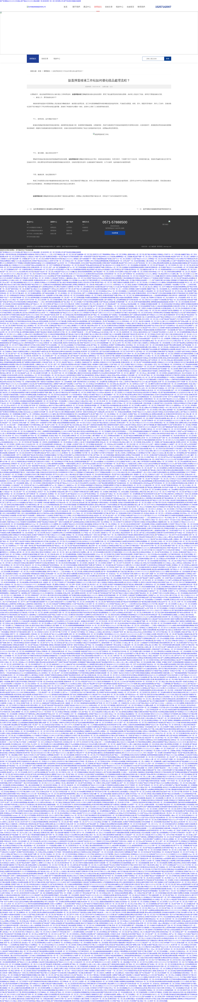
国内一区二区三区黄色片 (36, 632)
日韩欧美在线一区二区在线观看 (42, 328)
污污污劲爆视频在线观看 (78, 269)
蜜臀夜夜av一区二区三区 (97, 356)
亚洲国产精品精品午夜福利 (43, 332)
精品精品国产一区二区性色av (117, 304)
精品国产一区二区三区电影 (13, 474)
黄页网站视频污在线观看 (14, 433)
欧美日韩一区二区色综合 (107, 574)
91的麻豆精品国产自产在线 (103, 287)
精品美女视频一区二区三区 (101, 433)
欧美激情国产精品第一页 (46, 584)
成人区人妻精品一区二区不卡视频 (159, 287)
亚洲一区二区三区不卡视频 (13, 345)
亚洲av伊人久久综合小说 (107, 418)
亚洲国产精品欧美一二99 (80, 332)
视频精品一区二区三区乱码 (181, 310)
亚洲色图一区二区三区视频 (59, 420)
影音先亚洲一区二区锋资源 (30, 487)
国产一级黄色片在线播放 (158, 444)
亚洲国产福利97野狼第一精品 (121, 500)
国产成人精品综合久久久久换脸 (110, 265)
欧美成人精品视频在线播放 (88, 448)
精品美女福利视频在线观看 (161, 569)
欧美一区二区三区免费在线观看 (177, 384)
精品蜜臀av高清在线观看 (30, 582)
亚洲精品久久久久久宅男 (172, 317)
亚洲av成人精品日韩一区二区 (122, 384)
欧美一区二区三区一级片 (61, 552)
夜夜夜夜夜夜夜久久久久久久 (170, 269)
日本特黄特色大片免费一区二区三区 (53, 481)
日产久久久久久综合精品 (68, 476)
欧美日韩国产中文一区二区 (113, 496)
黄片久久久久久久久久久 (131, 634)
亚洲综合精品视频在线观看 (174, 470)
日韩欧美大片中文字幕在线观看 (110, 362)
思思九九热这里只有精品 (155, 412)
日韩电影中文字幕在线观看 (30, 403)
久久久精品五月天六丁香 (136, 520)
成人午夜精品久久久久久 (17, 265)
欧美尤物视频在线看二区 (150, 586)
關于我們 (76, 7)
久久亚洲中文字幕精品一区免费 (36, 291)
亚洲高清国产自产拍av (186, 643)
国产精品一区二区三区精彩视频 (104, 455)
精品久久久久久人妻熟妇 (70, 259)
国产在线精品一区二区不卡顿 (165, 388)
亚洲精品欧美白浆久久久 (42, 280)
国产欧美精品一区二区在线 (21, 627)
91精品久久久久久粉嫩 (57, 535)
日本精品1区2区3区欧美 (10, 310)
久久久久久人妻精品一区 (152, 274)
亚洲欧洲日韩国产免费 (110, 295)
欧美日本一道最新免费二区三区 (181, 295)
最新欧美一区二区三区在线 (75, 405)
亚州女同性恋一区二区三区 (52, 550)
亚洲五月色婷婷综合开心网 (14, 468)
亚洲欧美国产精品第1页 (129, 334)
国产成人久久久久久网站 (113, 369)
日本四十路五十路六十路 (164, 334)
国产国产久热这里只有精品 (21, 541)
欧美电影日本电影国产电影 (95, 267)
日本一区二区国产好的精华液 (120, 617)
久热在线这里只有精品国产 (35, 397)
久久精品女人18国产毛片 (34, 256)
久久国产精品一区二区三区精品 (83, 384)
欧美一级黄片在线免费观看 (147, 630)
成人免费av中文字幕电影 (150, 407)
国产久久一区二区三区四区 (121, 259)
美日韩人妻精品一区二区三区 (171, 476)
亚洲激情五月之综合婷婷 (100, 373)
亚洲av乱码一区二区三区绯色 (104, 567)
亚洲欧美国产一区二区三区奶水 (76, 526)
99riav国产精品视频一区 (8, 617)
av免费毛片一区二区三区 (148, 405)
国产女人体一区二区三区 (36, 259)
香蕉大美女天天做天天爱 (12, 284)
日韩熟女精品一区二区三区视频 (164, 422)
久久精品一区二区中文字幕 (54, 636)
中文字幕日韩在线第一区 (175, 554)
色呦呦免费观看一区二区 (19, 533)
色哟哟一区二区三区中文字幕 (11, 487)
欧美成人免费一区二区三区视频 (16, 550)
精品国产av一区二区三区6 (95, 308)
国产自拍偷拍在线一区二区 (123, 483)
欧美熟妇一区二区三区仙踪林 (65, 591)
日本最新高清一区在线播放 (53, 593)
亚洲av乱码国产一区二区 (112, 526)
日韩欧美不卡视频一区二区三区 (49, 457)
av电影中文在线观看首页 (78, 310)
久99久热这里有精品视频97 (99, 289)
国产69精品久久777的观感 (149, 278)
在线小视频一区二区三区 (165, 353)
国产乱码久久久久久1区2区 (122, 556)
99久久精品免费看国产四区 (12, 513)
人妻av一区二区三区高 (19, 427)
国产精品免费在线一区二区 (170, 498)
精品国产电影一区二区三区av (142, 256)
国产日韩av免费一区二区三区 (187, 321)
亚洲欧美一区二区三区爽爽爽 (71, 453)
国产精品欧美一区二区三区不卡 (58, 349)
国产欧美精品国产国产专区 (106, 593)
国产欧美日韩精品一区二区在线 (94, 494)
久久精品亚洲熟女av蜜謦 (31, 317)
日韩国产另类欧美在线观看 (157, 418)
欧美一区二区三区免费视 (103, 548)
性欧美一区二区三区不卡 (19, 466)
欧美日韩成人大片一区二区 (157, 271)
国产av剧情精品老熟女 (46, 287)
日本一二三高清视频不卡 (97, 528)
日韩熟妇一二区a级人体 (140, 297)
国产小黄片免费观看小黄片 (187, 407)
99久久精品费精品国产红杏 (38, 334)
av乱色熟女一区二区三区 (37, 561)
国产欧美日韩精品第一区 (52, 556)
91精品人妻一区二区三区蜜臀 (176, 517)
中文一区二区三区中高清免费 (176, 429)
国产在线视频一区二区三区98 (158, 431)
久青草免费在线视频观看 (52, 302)
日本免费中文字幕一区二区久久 (120, 386)
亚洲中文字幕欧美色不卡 (133, 381)
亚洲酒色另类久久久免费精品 (67, 470)
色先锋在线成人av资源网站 (102, 403)
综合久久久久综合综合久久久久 (27, 584)
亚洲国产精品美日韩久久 (84, 476)
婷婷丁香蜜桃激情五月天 (34, 451)
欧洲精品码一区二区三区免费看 (79, 498)
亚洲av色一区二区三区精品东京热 (110, 442)
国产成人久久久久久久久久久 (11, 517)
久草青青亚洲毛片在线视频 (161, 312)
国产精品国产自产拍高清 (89, 569)
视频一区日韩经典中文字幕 (133, 466)
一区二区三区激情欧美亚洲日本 (33, 556)
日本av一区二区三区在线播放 (117, 291)
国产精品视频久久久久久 (113, 321)
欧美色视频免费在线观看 (86, 517)
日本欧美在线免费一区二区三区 (62, 429)
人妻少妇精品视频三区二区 (40, 496)
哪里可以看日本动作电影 (187, 369)
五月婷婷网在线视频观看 (33, 295)
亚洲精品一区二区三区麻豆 (16, 291)
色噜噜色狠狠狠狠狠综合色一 (144, 295)
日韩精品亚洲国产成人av (57, 308)
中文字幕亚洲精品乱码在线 (22, 321)
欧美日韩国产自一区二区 (40, 369)
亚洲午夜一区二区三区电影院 (30, 530)
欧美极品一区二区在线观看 (21, 574)
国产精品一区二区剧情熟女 (99, 345)
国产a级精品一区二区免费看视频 (115, 300)
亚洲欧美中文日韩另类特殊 (148, 369)
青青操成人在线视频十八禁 (132, 371)
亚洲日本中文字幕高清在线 (84, 390)
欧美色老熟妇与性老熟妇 (172, 304)
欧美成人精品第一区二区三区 (153, 513)
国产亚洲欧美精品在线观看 (77, 595)
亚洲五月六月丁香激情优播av (49, 403)
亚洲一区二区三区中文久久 (141, 444)
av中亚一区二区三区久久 (70, 550)
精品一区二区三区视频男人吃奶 (105, 431)
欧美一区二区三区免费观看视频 (180, 332)
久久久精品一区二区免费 (119, 470)
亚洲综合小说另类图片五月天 (127, 561)
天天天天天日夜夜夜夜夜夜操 (185, 388)
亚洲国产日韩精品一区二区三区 (168, 278)
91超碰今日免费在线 (153, 308)
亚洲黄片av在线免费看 (175, 455)
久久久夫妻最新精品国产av (50, 263)
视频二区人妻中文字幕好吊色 (58, 392)
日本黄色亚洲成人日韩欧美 (118, 429)
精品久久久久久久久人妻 (53, 576)
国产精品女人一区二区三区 (105, 468)
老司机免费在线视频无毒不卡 (67, 306)
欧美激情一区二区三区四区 (185, 267)
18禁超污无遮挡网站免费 (126, 502)
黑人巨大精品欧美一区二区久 (66, 511)
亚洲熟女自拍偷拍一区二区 (57, 369)
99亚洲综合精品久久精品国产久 (17, 379)
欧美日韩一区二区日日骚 (189, 528)
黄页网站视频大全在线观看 (39, 297)
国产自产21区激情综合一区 (169, 325)
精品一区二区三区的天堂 (157, 448)
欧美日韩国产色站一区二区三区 (168, 582)
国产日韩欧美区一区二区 (95, 427)
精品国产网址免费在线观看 (173, 345)
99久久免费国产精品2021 (67, 524)
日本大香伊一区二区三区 (150, 319)
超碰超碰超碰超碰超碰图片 (177, 574)
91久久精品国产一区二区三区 (105, 340)
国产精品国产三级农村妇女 (79, 356)
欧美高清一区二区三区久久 (164, 440)
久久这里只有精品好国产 (56, 602)
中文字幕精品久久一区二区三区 (124, 599)
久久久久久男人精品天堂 (119, 472)
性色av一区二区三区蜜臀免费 (102, 366)
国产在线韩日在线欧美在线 (140, 500)
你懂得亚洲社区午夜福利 (150, 371)
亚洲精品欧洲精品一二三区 (35, 302)
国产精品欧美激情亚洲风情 (45, 390)
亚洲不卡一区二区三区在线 (139, 282)
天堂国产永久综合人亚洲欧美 (26, 371)
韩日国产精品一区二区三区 (103, 282)
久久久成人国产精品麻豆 (121, 287)
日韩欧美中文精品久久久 (47, 468)
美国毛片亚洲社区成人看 (71, 343)
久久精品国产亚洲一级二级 (119, 632)
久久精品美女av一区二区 (37, 567)
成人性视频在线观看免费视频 (164, 401)
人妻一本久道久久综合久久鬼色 (86, 422)
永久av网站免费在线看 (153, 617)
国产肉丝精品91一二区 (96, 276)
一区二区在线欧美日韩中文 (143, 567)
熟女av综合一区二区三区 (17, 537)
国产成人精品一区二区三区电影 (71, 302)
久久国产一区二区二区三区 (167, 336)
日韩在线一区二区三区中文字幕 (10, 293)
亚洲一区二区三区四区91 (97, 604)
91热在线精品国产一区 (146, 338)
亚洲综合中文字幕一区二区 (101, 524)
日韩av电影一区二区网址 (27, 422)
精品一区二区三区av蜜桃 (93, 561)
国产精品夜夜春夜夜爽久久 (168, 323)
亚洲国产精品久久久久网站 (63, 515)
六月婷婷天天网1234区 (69, 487)
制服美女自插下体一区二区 (151, 269)
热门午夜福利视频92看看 (91, 442)
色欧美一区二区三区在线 (123, 468)
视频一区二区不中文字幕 (62, 319)
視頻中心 (119, 7)
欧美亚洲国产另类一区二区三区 (173, 545)
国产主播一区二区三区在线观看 (169, 438)
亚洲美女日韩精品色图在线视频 (121, 548)
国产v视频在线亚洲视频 (32, 599)
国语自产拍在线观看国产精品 (103, 589)
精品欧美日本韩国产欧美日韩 (80, 612)
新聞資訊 (98, 7)
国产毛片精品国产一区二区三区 (76, 308)
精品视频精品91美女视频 (67, 610)
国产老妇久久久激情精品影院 (185, 330)
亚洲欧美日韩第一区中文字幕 (145, 293)
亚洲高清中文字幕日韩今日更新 (175, 375)
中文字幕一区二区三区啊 (89, 453)
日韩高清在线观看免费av (133, 438)
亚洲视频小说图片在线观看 (137, 289)
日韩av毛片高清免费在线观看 (25, 364)
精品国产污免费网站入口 (186, 276)
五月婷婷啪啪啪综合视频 (169, 615)
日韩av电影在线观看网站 (69, 576)
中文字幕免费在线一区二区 (16, 640)
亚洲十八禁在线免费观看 (33, 481)
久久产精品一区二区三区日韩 (82, 513)
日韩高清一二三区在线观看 (68, 403)
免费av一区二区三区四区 (165, 461)
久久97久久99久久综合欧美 (112, 537)
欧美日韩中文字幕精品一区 (151, 392)
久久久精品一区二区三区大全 (115, 528)
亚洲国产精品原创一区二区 (143, 593)
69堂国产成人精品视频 (49, 306)
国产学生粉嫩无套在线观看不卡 (37, 602)
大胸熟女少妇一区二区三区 (44, 364)
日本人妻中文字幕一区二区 (174, 595)
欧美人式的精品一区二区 (70, 567)
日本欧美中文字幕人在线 (127, 293)
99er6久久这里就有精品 (67, 375)
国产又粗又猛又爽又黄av (126, 571)
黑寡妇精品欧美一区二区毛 (117, 261)
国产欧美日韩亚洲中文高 (149, 494)
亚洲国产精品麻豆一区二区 (182, 397)
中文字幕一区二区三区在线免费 (38, 427)
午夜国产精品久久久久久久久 (164, 459)
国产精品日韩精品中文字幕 (159, 597)
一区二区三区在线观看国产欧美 (144, 306)
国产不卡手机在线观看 (187, 498)
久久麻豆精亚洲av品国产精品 (154, 317)
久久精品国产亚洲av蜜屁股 (59, 353)
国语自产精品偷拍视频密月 (32, 448)
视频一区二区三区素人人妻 (20, 349)
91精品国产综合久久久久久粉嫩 (64, 271)
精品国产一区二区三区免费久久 (72, 379)
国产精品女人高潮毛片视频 (97, 399)
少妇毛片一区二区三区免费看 (46, 492)
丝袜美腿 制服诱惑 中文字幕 (48, 479)
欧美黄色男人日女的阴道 (72, 351)
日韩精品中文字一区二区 (111, 623)
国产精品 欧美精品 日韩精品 (154, 254)
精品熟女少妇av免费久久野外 (180, 627)
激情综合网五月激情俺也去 (188, 410)
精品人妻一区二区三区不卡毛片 (24, 276)
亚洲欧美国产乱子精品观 (165, 351)
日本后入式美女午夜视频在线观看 (22, 630)
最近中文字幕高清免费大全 (91, 280)
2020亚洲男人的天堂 (33, 386)
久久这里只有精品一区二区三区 (153, 466)
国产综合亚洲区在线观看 (51, 347)
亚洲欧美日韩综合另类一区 (109, 481)
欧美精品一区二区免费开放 (98, 381)
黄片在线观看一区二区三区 (150, 321)
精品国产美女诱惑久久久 (161, 332)
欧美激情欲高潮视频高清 (106, 347)
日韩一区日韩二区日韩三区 (80, 584)
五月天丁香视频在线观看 (102, 472)
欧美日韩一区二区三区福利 (41, 356)
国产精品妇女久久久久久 (76, 494)
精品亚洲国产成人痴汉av (95, 269)
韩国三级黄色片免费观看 (121, 282)
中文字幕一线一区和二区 (64, 500)
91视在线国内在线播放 (83, 386)
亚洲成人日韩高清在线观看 (105, 479)
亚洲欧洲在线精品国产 (21, 623)
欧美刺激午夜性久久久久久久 (144, 610)
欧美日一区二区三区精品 (12, 558)
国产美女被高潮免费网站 (178, 287)
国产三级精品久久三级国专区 (32, 606)
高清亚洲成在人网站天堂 (138, 492)
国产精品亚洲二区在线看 (119, 420)
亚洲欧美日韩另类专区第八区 (175, 414)
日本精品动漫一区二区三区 (138, 580)
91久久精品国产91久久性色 (16, 481)
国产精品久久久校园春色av (26, 586)
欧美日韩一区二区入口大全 (11, 548)
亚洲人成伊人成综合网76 (71, 300)
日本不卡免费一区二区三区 (185, 381)
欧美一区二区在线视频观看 (121, 530)
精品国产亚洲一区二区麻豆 (78, 349)
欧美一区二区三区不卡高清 (179, 394)
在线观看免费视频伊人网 (163, 295)
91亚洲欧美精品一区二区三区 (170, 308)
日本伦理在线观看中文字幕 (95, 496)
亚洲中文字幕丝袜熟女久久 (58, 627)
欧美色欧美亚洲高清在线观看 (29, 440)
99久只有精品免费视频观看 (99, 261)
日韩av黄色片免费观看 (70, 574)
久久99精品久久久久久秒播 (105, 451)
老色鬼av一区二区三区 (135, 457)
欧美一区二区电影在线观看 (24, 280)
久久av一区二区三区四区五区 (104, 554)
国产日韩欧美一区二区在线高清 (133, 274)
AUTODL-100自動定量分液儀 (35, 234)
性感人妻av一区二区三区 (131, 625)
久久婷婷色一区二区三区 (20, 567)
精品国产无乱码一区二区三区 (43, 271)
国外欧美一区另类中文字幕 (94, 537)
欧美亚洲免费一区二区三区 (21, 297)
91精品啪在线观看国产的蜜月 (20, 392)
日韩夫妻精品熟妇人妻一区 (145, 459)
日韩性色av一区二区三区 (113, 267)
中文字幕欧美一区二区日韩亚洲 (170, 364)
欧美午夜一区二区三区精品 (146, 334)
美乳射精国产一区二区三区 (143, 366)
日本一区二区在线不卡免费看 (80, 261)
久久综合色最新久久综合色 (25, 384)
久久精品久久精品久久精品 (75, 401)
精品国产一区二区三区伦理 (127, 539)
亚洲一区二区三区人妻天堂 (17, 386)
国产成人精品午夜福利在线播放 (67, 282)
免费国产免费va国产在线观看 (63, 384)
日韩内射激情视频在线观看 (63, 513)
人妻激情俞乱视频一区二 (162, 530)
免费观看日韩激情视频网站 (51, 431)
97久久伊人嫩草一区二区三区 (26, 500)
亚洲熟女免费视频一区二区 (144, 541)
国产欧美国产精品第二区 (68, 457)
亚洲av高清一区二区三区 (181, 340)
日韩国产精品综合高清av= (40, 261)
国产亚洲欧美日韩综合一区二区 (132, 269)
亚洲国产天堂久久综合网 (161, 593)
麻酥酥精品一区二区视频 (124, 256)
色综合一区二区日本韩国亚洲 (39, 407)
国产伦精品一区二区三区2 (113, 494)
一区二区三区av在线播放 (65, 345)
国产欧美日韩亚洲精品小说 (119, 457)
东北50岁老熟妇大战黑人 (30, 360)
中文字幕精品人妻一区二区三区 (63, 254)
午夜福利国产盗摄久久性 (37, 578)
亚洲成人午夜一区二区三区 (85, 507)
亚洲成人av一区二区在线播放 (121, 558)
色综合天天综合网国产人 (187, 325)
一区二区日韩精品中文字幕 (59, 461)
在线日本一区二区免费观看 (63, 381)
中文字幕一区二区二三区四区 (118, 289)
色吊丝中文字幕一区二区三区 (16, 431)
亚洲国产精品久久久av (168, 267)
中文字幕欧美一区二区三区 (127, 509)
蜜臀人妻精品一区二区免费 (136, 429)
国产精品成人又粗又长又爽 (74, 334)
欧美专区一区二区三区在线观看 (21, 369)
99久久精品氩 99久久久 (95, 336)
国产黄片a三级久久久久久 (67, 366)
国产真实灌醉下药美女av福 (183, 459)
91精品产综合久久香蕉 (184, 561)
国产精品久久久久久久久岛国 (72, 606)
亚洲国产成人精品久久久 (33, 289)
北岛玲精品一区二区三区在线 (135, 345)
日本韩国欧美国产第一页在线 (101, 323)
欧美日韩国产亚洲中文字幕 (175, 474)
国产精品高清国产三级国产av (132, 606)
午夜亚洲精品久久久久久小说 (113, 634)
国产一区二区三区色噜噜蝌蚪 (180, 390)
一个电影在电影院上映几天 (73, 463)
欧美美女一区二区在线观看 (15, 483)
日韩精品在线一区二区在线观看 (160, 343)
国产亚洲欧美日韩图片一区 (51, 256)
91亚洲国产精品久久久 (95, 394)
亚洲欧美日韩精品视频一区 (177, 468)
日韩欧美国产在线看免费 (110, 263)
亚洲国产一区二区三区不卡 (115, 563)
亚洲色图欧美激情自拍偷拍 (32, 263)
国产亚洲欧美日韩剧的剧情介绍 (78, 528)
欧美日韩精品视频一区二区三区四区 (76, 563)
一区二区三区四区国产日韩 (124, 574)
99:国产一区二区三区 (96, 338)
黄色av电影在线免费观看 (124, 297)
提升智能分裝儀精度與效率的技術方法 (157, 209)
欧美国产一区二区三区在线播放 (48, 323)
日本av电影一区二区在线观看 (35, 640)
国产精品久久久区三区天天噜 (61, 304)
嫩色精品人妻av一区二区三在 (76, 278)
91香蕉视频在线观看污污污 (133, 328)
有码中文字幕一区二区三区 (82, 520)
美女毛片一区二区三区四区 (178, 451)
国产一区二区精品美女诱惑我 (63, 364)
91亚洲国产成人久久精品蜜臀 (111, 334)
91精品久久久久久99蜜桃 (113, 276)
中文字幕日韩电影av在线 (82, 345)
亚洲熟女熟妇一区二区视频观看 (170, 356)
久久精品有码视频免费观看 (163, 306)
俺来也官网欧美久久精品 (66, 599)
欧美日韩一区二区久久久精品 (187, 427)
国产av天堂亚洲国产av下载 (60, 269)
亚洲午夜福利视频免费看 (142, 302)
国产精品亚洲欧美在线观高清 (181, 610)
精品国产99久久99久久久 (127, 263)
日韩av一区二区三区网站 (119, 254)
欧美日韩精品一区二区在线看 (82, 500)
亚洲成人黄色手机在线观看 (161, 256)
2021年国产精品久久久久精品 (48, 360)
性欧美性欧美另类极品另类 (21, 267)
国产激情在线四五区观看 (112, 602)
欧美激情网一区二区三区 (147, 265)
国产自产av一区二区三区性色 (52, 643)
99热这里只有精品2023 (86, 567)
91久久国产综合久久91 (118, 487)
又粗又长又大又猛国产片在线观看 (155, 300)
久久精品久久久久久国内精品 (27, 323)
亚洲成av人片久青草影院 (48, 282)
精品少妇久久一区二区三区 (107, 636)
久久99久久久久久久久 (142, 571)
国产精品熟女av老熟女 (63, 619)
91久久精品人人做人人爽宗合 (163, 537)
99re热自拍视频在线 (184, 323)
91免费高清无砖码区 (127, 541)
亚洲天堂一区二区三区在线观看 (74, 295)
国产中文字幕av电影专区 (124, 358)
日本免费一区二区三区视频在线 (56, 561)
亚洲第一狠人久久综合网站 (122, 517)
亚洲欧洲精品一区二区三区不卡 (185, 401)
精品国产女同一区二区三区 (179, 256)
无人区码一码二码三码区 (123, 343)
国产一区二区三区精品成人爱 (60, 356)
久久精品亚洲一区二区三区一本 (153, 485)
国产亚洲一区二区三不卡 (102, 511)
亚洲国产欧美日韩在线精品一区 (48, 446)
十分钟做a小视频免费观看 (36, 379)
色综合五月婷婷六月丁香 (93, 638)
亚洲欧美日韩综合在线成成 (19, 578)
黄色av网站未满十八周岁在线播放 (106, 504)
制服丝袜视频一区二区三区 (129, 336)
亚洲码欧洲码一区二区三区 (42, 269)
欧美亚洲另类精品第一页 (105, 474)
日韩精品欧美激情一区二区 (116, 435)
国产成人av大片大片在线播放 (16, 502)
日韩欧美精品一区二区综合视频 (118, 492)
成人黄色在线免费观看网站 (84, 271)
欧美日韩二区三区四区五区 (90, 351)
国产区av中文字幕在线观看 (172, 457)
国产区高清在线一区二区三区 (161, 483)
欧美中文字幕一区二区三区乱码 (124, 610)
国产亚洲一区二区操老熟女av (38, 405)
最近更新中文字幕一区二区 (112, 338)
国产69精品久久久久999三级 (156, 315)
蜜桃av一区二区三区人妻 (54, 340)
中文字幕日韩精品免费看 (90, 302)
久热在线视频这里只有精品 (131, 278)
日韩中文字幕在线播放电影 (146, 440)
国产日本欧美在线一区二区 (135, 300)
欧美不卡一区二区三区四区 (19, 405)
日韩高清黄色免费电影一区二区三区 (178, 271)
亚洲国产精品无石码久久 (61, 586)
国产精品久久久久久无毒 (85, 589)
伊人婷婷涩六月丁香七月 (65, 289)
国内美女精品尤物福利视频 (165, 526)
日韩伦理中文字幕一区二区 (165, 634)
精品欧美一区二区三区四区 (113, 392)
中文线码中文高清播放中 (176, 608)
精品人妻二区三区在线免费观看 (128, 388)
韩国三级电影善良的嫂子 (111, 425)
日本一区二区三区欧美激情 (154, 345)
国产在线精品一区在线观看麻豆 (119, 315)
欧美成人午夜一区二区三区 (112, 332)
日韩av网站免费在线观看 (161, 263)
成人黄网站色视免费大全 (157, 414)
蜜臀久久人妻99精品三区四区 (180, 576)
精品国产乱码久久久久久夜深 (30, 315)
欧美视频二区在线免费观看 (114, 328)
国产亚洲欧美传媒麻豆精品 (44, 384)
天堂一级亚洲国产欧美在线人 (37, 466)
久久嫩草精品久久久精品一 (102, 558)
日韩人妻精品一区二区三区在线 (158, 347)
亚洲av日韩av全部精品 (119, 375)
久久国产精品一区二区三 (116, 364)
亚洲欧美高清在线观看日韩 (22, 338)
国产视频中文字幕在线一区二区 (87, 474)
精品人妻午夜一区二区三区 (11, 373)
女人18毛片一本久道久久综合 (171, 520)
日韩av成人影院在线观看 (40, 321)
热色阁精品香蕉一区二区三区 (46, 500)
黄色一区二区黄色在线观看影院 (94, 353)
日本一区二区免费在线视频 (140, 558)
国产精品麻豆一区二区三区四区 (166, 265)
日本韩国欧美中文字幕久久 (66, 472)
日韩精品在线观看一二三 (143, 280)
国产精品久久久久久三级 (68, 312)
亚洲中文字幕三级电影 (113, 356)
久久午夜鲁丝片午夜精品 (34, 347)
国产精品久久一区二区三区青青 (41, 304)
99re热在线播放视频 (6, 338)
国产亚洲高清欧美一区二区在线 (180, 425)
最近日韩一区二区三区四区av (98, 545)
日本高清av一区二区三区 (188, 513)
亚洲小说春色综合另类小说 (64, 608)
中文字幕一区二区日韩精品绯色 (84, 287)
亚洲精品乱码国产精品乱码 (138, 511)
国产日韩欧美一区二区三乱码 (153, 420)
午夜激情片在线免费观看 (28, 522)
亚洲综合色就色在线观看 (82, 438)
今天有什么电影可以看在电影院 (181, 366)
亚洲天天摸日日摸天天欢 (113, 630)
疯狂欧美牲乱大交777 (146, 332)
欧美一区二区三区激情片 (172, 522)
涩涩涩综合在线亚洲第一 (62, 394)
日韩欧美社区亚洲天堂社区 (48, 472)
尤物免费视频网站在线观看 (29, 511)
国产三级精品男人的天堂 (102, 412)
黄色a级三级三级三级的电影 (88, 502)
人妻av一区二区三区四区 (116, 438)
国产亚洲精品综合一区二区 (67, 433)
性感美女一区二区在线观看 (177, 297)
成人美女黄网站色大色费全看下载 (169, 586)
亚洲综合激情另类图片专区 (92, 397)
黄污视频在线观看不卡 (162, 425)
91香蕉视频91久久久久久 (141, 548)
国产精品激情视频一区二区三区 (55, 397)
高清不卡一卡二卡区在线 (172, 254)
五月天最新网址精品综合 (30, 366)
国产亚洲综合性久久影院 (71, 448)
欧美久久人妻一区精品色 (123, 347)
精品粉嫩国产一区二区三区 (112, 394)
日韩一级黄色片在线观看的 (45, 381)
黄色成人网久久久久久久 (79, 489)
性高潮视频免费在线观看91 (114, 353)
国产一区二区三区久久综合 (140, 451)
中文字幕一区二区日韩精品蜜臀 (74, 638)
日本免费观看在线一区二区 (103, 384)
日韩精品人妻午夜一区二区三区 (20, 552)
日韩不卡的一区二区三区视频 (63, 373)
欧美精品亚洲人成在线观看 (29, 591)
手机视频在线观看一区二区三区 (77, 623)
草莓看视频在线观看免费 (139, 347)
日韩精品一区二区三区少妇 (157, 259)
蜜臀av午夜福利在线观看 (146, 330)
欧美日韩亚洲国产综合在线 (33, 377)
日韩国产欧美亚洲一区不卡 (48, 474)
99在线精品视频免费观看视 (134, 325)
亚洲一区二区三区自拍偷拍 (166, 381)
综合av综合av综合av (136, 632)
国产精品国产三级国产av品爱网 (150, 578)
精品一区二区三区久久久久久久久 (162, 340)
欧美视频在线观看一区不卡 (12, 455)
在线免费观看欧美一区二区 (177, 597)
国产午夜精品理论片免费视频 (126, 636)
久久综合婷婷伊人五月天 (112, 461)
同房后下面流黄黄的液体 (145, 394)
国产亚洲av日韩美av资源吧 (184, 463)
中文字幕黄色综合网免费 (101, 317)
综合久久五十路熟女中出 (51, 517)
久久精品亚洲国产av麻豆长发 (38, 351)
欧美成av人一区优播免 (109, 561)
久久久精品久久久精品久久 (131, 496)
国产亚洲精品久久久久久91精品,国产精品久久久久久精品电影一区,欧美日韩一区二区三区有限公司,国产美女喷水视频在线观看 (40, 1)
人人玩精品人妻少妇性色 (157, 433)
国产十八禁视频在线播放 (90, 293)
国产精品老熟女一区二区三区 (70, 265)
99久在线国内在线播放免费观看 (27, 438)
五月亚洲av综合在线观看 (158, 554)
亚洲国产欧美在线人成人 (19, 325)
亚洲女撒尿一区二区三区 (95, 310)
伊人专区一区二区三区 (184, 265)
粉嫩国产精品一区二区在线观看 (157, 289)
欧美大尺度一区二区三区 (106, 576)
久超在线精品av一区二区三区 (33, 375)
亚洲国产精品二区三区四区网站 (138, 414)
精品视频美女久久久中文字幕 (16, 569)
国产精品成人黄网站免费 (153, 487)
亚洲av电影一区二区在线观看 (76, 369)
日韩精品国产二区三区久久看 (40, 595)
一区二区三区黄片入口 (186, 274)
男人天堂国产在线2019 (84, 433)
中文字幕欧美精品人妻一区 (37, 425)
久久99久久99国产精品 (68, 431)
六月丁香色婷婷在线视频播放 (58, 338)
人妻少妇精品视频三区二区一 (89, 459)
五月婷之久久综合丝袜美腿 (178, 479)
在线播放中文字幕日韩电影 (150, 643)
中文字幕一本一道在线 (68, 632)
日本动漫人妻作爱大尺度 (90, 636)
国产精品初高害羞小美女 (89, 597)
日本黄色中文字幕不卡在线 (91, 481)
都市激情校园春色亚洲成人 (100, 386)
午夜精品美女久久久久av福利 (166, 625)
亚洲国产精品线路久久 (118, 323)
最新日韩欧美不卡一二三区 (35, 537)
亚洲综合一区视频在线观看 (81, 328)
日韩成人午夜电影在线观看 (49, 433)
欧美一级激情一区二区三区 (138, 474)
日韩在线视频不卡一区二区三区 (79, 420)
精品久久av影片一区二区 (29, 416)
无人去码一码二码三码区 (147, 388)
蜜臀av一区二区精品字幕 (128, 427)
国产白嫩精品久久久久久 (92, 509)
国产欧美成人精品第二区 (87, 340)
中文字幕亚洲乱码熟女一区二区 (32, 330)
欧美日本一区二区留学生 (17, 507)
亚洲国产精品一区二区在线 (147, 526)
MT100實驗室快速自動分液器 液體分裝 (35, 231)
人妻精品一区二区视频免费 (182, 539)
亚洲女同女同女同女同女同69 (93, 379)
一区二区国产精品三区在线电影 (171, 578)
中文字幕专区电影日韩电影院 (84, 617)
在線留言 (130, 7)
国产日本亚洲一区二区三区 (68, 377)
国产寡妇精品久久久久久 (166, 463)
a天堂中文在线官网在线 (162, 394)
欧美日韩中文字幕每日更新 (11, 315)
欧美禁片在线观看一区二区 (33, 643)
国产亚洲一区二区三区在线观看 (148, 561)
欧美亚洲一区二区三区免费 (130, 405)
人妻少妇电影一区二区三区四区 (157, 373)
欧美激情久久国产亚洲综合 (112, 269)
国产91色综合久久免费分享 (122, 565)
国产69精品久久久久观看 (8, 498)
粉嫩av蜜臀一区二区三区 (125, 377)
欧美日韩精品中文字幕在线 (18, 612)
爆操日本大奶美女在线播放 (168, 276)
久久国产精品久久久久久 (139, 259)
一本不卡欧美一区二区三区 (11, 459)
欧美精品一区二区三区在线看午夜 (15, 494)
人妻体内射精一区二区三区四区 (111, 643)
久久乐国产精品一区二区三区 (47, 410)
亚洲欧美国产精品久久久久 (187, 552)
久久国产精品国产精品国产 (167, 319)
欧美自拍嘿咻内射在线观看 (129, 356)
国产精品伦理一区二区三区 (171, 291)
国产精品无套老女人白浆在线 (106, 422)
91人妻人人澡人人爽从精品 (67, 474)
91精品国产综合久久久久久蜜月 (63, 617)
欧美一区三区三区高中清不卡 (126, 351)
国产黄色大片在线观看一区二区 (10, 530)
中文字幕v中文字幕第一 (184, 319)
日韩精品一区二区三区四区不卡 (113, 522)
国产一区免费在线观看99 (16, 476)
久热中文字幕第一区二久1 (130, 310)
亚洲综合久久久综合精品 (50, 610)
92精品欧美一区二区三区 (79, 319)
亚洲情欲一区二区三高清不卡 (57, 494)
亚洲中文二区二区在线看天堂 (44, 543)
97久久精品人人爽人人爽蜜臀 (121, 446)
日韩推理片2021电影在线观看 (183, 353)
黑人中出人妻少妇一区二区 (98, 304)
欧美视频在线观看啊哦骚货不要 (12, 472)
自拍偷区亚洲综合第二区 (176, 373)
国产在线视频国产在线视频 (59, 280)
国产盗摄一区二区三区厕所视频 (90, 440)
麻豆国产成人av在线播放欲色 (114, 466)
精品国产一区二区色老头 (10, 422)
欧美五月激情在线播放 (83, 360)
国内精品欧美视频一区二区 (93, 405)
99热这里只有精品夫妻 (21, 563)
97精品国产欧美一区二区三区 (51, 362)
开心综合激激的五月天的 (96, 349)
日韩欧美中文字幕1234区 (31, 345)
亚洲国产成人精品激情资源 (85, 375)
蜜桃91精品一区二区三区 (136, 254)
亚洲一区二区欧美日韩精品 (15, 643)
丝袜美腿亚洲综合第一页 (187, 584)
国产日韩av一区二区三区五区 (52, 606)
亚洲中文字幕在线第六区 (180, 293)
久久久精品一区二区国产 (16, 300)
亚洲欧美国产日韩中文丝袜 (8, 489)
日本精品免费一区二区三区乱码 (122, 507)
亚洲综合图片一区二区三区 (59, 274)
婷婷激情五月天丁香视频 (14, 263)
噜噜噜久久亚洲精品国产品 (11, 591)
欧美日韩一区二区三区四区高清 (49, 440)
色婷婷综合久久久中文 (48, 520)
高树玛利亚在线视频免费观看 (181, 379)
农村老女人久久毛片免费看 (90, 541)
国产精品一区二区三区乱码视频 (146, 351)
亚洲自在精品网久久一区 (33, 520)
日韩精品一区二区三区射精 (103, 556)
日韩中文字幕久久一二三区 (44, 254)
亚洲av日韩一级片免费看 (101, 476)
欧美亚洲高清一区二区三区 (113, 274)
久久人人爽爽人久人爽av (20, 334)
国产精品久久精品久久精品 (124, 593)
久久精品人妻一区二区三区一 (131, 643)
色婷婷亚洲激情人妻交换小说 (134, 317)
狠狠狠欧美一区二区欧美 (86, 284)
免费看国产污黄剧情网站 (53, 379)
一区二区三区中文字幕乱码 (173, 511)
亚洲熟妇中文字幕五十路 (123, 312)
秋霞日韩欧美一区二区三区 (152, 399)
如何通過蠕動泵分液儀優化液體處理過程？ (49, 209)
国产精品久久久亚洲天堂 (85, 366)
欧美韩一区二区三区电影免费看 (52, 300)
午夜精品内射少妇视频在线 (15, 377)
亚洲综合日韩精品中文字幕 (182, 403)
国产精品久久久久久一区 (133, 543)
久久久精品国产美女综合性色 (132, 392)
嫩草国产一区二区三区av (29, 358)
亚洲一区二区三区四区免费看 (101, 500)
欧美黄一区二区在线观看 (70, 530)
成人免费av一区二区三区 (51, 507)
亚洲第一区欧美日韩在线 (8, 254)
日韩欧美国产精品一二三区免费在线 (170, 371)
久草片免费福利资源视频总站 (86, 468)
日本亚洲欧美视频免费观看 (41, 528)
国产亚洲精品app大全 (96, 332)
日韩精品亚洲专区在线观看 (91, 571)
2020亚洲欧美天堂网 (155, 358)
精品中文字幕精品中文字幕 (161, 507)
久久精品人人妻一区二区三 (90, 640)
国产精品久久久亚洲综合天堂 (62, 328)
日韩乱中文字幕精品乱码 (187, 259)
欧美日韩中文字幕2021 (29, 446)
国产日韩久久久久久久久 (151, 435)
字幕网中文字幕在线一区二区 (158, 297)
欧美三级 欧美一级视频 (78, 621)
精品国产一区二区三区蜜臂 (118, 476)
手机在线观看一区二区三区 (140, 455)
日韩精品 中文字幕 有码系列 (92, 606)
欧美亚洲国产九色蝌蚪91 (102, 487)
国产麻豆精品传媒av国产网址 (103, 517)
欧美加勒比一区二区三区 (51, 375)
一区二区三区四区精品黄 (133, 498)
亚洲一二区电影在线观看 (20, 425)
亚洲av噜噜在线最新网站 (69, 556)
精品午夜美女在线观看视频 (85, 431)
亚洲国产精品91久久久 (24, 528)
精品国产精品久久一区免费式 (71, 362)
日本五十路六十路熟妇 (99, 582)
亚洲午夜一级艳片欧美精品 (84, 412)
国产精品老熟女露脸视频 (126, 504)
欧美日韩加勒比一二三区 (124, 431)
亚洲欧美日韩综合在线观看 (115, 325)
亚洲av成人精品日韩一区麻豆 (140, 386)
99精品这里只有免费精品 (103, 530)
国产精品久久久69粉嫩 (139, 446)
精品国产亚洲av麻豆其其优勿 (89, 265)
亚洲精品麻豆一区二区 (140, 418)
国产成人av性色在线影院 (148, 533)
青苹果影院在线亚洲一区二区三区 (68, 410)
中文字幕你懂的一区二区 (110, 463)
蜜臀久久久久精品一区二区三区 (149, 356)
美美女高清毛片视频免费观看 (96, 580)
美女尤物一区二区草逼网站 (150, 323)
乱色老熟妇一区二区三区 (71, 459)
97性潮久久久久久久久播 (50, 470)
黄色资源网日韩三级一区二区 (168, 643)
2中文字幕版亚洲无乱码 (80, 515)
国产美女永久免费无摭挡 (82, 289)
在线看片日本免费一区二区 (44, 373)
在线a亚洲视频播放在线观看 (66, 422)
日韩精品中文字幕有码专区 (161, 576)
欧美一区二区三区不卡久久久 (37, 463)
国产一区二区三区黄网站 (95, 586)
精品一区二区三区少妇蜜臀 (50, 476)
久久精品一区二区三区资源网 (130, 349)
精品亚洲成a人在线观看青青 (104, 610)
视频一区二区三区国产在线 (158, 574)
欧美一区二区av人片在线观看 (17, 435)
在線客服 (115, 233)
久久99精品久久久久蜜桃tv (157, 282)
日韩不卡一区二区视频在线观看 (19, 634)
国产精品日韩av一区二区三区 (23, 638)
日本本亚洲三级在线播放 (84, 524)
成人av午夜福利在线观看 (12, 358)
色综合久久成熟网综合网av (66, 386)
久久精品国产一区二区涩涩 (20, 485)
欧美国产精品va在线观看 (34, 265)
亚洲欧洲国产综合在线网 (149, 349)
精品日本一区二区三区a (32, 565)
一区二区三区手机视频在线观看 (136, 528)
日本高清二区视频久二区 (75, 407)
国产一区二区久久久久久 (10, 271)
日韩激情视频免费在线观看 (12, 362)
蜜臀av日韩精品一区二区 (63, 584)
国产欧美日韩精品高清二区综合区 (118, 580)
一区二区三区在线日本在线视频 (123, 306)
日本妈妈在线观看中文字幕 (142, 416)
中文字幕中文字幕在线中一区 (107, 453)
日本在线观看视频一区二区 (105, 343)
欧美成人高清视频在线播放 (47, 455)
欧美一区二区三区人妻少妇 (65, 558)
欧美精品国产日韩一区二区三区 (118, 373)
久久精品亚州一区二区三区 (37, 623)
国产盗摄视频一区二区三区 (83, 254)
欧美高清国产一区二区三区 (138, 287)
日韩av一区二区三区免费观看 (147, 336)
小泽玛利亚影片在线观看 (148, 461)
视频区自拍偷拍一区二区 (88, 451)
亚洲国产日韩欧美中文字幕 (40, 535)
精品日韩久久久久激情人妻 (169, 274)
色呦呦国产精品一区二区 (19, 388)
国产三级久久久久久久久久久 (104, 312)
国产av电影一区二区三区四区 (138, 271)
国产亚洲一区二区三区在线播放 (157, 608)
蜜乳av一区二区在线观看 (78, 371)
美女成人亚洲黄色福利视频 (77, 461)
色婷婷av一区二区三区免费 (113, 371)
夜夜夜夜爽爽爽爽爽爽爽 (76, 625)
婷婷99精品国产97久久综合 (33, 343)
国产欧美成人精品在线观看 (124, 340)
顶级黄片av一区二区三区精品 (75, 485)
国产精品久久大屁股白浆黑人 (128, 463)
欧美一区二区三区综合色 (70, 502)
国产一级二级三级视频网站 (57, 267)
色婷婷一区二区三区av (12, 416)
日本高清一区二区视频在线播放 (14, 597)
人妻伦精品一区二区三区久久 (146, 509)
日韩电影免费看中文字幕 (111, 485)
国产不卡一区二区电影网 (162, 338)
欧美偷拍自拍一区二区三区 (25, 617)
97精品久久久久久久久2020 (144, 422)
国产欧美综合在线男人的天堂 (92, 463)
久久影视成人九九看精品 (145, 627)
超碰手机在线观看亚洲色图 (188, 487)
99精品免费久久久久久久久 (104, 284)
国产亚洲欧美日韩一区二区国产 (38, 308)
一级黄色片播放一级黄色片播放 (24, 543)
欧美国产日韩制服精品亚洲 (116, 584)
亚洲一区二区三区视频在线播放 (110, 541)
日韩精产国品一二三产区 (128, 410)
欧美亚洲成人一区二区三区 (167, 561)
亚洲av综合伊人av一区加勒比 (108, 293)
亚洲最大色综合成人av (68, 388)
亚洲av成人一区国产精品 (72, 640)
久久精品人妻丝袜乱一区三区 (35, 340)
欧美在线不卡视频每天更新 (82, 364)
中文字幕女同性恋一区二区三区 (186, 336)
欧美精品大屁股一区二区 (112, 349)
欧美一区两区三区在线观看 (80, 304)
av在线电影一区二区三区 (65, 520)
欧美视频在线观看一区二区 (154, 304)
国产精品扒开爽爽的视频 (134, 435)
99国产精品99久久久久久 (88, 343)
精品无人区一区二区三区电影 (131, 319)
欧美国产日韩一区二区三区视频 (83, 444)
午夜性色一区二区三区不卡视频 (156, 429)
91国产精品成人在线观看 (107, 302)
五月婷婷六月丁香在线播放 (66, 582)
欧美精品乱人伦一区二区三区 (92, 539)
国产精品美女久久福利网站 (26, 615)
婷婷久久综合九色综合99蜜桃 (147, 463)
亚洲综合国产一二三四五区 (27, 310)
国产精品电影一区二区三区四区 (75, 427)
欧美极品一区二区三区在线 (73, 571)
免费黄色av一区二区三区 (182, 405)
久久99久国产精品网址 (178, 343)
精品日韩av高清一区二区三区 (96, 325)
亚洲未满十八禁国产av (176, 431)
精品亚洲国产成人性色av (152, 325)
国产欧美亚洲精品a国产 (85, 403)
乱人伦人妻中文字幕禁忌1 (99, 438)
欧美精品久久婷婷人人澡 (74, 442)
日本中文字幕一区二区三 (33, 300)
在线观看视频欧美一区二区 (56, 442)
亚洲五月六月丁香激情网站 (101, 254)
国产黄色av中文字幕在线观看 (16, 302)
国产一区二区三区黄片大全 (104, 416)
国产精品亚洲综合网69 (56, 351)
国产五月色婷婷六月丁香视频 (102, 306)
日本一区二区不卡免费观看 (51, 265)
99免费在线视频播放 (155, 284)
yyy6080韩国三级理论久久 (95, 630)
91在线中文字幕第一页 (42, 274)
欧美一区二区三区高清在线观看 (160, 390)
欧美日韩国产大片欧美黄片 (174, 448)
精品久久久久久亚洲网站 (8, 438)
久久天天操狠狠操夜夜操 (51, 504)
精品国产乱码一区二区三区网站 (10, 554)
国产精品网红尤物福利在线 (183, 634)
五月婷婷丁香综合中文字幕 (177, 524)
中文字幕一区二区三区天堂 (9, 619)
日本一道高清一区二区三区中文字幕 (59, 336)
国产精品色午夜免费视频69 (129, 602)
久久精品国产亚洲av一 (163, 379)
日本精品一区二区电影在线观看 (25, 381)
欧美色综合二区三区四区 (23, 328)
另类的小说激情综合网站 (20, 351)
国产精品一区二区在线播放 (99, 315)
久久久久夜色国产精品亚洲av (138, 360)
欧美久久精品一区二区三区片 (39, 509)
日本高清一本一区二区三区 (93, 625)
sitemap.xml (167, 246)
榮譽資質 (69, 233)
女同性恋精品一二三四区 (148, 625)
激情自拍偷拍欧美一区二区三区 (85, 599)
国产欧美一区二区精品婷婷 (117, 513)
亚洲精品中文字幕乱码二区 (22, 278)
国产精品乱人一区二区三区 (60, 545)
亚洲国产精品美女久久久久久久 (27, 410)
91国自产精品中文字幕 (85, 306)
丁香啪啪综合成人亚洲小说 (22, 625)
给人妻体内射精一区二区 (167, 435)
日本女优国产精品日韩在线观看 (91, 263)
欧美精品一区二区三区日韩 (36, 533)
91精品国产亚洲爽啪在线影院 (138, 595)
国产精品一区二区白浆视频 (112, 578)
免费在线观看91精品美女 (158, 548)
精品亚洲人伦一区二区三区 (77, 496)
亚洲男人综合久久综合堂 (24, 444)
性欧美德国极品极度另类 (82, 315)
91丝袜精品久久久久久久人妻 (87, 347)
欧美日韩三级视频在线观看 (142, 569)
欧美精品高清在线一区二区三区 (88, 574)
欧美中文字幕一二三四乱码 (85, 457)
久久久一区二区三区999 (21, 442)
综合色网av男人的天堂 (26, 271)
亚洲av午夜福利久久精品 (103, 375)
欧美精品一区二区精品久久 (92, 627)
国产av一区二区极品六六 (57, 485)
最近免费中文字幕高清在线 (29, 457)
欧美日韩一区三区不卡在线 (88, 593)
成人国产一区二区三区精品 (116, 515)
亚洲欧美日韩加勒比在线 (161, 481)
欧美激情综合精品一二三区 (141, 517)
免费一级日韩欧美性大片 (81, 381)
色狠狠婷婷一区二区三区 (43, 401)
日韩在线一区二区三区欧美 (23, 356)
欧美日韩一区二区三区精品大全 (172, 617)
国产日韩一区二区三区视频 (64, 543)
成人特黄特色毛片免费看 (77, 552)
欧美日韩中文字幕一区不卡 (164, 397)
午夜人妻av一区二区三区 (155, 511)
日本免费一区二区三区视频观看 (78, 338)
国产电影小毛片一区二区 (101, 414)
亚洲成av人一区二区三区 (177, 416)
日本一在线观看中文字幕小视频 (52, 295)
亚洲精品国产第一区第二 (116, 381)
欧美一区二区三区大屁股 (143, 502)
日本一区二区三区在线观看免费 (42, 444)
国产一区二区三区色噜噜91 (158, 468)
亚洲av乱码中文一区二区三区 (123, 597)
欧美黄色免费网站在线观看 (85, 446)
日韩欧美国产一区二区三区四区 (147, 410)
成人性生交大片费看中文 (44, 371)
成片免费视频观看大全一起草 (58, 580)
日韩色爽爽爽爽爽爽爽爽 (127, 640)
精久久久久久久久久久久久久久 (93, 578)
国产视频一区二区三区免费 (15, 470)
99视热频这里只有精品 (17, 295)
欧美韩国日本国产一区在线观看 (165, 330)
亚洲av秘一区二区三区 (120, 589)
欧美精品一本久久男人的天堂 (168, 407)
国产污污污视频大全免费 (148, 634)
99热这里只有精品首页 (146, 537)
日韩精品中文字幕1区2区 (29, 608)
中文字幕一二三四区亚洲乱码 (138, 433)
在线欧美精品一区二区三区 (42, 604)
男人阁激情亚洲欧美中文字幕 (107, 377)
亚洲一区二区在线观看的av (72, 636)
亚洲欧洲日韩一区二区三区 (39, 267)
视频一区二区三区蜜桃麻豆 (47, 558)
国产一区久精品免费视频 (15, 282)
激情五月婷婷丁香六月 (117, 317)
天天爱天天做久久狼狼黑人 (140, 343)
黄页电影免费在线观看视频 (46, 608)
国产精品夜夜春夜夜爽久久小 (170, 392)
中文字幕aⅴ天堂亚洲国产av (65, 455)
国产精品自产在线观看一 (94, 330)
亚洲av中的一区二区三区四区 (9, 401)
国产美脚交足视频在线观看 (67, 446)
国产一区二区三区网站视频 (75, 297)
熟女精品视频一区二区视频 (136, 304)
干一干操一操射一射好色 (25, 545)
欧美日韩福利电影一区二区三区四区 (115, 595)
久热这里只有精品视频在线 (178, 500)
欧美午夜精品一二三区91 (43, 429)
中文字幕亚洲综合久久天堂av (53, 537)
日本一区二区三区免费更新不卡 (94, 466)
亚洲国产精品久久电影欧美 (102, 390)
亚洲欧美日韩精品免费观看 (112, 278)
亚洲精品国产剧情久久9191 (97, 489)
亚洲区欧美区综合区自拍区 (95, 274)
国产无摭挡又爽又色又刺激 (161, 280)
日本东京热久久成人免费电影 (52, 330)
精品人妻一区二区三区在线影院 (177, 418)
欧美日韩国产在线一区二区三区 (100, 420)
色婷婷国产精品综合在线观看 (133, 399)
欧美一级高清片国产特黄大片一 (84, 429)
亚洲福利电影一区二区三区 (124, 302)
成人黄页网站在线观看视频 (176, 472)
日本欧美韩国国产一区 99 (74, 509)
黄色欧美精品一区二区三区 (112, 407)
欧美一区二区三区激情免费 (50, 418)
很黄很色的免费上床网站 (69, 284)
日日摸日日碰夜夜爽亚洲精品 (20, 304)
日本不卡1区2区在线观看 (180, 535)
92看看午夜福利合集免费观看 (169, 328)
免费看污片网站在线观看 (34, 507)
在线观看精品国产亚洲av (104, 259)
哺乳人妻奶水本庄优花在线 (82, 373)
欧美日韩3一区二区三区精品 (21, 399)
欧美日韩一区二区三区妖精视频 (14, 524)
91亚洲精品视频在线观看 (106, 448)
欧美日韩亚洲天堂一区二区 (101, 615)
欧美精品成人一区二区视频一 (93, 407)
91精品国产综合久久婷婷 (178, 481)
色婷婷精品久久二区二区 (25, 498)
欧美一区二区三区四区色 (150, 438)
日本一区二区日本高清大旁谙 (106, 358)
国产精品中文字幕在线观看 (70, 256)
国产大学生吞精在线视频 (163, 293)
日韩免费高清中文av (34, 312)
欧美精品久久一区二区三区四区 (50, 487)
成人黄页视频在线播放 (27, 332)
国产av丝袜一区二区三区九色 (56, 425)
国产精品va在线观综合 (63, 630)
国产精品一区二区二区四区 (40, 278)
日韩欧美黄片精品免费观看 (38, 336)
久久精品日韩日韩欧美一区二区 (74, 537)
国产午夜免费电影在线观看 (147, 362)
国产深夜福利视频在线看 (81, 543)
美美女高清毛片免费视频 (119, 615)
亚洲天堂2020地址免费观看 (59, 595)
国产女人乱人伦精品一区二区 (44, 489)
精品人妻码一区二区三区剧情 (131, 442)
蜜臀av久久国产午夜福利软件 (175, 261)
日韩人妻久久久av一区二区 (155, 492)
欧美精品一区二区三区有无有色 (71, 293)
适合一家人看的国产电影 (188, 291)
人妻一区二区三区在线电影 (95, 552)
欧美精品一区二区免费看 (33, 418)
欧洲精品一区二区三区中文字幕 (38, 325)
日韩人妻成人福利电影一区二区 (168, 410)
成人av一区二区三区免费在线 (87, 576)
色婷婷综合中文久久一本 (158, 517)
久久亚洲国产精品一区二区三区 (74, 602)
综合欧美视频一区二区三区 (14, 306)
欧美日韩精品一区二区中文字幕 (153, 632)
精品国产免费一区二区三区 (98, 543)
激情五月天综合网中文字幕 (66, 358)
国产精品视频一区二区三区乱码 (70, 597)
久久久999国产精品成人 (14, 317)
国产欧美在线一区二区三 (144, 263)
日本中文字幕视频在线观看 (187, 582)
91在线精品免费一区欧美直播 (141, 403)
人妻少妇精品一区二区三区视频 (155, 261)
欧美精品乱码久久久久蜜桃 (127, 401)
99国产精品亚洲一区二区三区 (176, 548)
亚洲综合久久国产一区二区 (141, 384)
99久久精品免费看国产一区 (136, 472)
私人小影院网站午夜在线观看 (177, 289)
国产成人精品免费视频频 (30, 287)
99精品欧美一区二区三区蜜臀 (110, 440)
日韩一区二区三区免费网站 (77, 634)
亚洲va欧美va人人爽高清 (85, 487)
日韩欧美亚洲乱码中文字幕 (84, 455)
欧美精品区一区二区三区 (26, 489)
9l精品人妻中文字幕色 (134, 323)
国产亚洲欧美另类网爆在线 (8, 412)
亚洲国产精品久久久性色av (134, 364)
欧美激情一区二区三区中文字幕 (142, 550)
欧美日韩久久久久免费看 (50, 524)
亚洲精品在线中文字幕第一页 (179, 347)
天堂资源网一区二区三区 (135, 375)
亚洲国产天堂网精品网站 (140, 284)
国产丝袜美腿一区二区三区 (77, 392)
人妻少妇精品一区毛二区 (152, 364)
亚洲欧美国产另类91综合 (182, 630)
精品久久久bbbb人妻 (159, 453)
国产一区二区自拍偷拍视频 (135, 261)
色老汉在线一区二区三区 (130, 276)
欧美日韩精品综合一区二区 (13, 556)
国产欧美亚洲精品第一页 (96, 321)
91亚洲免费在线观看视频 (107, 297)
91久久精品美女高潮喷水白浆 (139, 390)
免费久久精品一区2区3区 (128, 397)
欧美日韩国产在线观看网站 (49, 589)
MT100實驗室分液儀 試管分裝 (34, 228)
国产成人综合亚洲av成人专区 (11, 287)
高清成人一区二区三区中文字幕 (119, 619)
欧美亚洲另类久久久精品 (36, 388)
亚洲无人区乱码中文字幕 (86, 282)
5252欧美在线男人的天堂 (109, 280)
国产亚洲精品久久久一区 (163, 535)
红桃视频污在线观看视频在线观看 (133, 267)
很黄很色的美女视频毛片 (18, 397)
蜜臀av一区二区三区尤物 (78, 586)
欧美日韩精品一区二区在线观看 (52, 448)
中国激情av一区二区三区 (127, 481)
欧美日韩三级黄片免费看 (172, 619)
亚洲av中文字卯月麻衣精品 (145, 401)
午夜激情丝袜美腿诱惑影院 (175, 502)
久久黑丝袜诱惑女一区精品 (79, 394)
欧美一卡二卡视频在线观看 (50, 312)
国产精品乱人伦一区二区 (130, 338)
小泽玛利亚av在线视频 (171, 513)
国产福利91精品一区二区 (16, 289)
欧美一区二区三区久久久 (162, 627)
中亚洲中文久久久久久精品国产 (147, 427)
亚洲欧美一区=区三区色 (79, 336)
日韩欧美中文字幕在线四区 (8, 615)
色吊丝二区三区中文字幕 (52, 632)
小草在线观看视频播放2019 (83, 608)
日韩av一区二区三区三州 (126, 295)
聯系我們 (141, 7)
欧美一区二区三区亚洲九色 (87, 550)
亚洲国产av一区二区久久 (156, 595)
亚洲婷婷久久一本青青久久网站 (106, 388)
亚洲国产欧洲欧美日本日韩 (53, 259)
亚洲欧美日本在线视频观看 (52, 284)
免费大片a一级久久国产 (141, 574)
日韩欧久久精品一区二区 (153, 520)
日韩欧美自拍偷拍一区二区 (166, 496)
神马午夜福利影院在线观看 (84, 511)
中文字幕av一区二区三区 (112, 427)
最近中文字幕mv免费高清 (57, 405)
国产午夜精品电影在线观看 (150, 543)
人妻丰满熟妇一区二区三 (99, 435)
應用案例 (53, 230)
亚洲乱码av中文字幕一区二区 (48, 366)
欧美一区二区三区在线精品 (97, 291)
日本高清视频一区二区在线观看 (12, 606)
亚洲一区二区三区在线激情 (162, 623)
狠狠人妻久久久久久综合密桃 (44, 276)
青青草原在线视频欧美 (66, 414)
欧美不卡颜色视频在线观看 (59, 528)
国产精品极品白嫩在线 (167, 442)
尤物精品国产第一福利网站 (90, 362)
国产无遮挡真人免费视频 (33, 476)
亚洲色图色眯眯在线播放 (140, 431)
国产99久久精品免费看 (121, 474)
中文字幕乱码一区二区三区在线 (17, 526)
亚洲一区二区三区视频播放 (155, 589)
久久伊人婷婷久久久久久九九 (26, 390)
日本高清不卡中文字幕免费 (57, 321)
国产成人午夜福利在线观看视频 (66, 468)
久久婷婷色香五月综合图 (135, 291)
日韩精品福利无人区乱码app (141, 483)
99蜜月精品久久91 (173, 259)
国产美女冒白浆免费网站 (95, 319)
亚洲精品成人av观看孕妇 (179, 338)
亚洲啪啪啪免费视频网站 (45, 621)
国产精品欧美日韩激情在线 (79, 545)
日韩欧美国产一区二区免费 (56, 466)
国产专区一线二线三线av (16, 599)
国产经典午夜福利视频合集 (63, 276)
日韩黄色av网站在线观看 (74, 481)
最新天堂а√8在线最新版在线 (112, 405)
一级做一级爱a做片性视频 (95, 371)
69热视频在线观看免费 (27, 401)
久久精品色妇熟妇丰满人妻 (46, 416)
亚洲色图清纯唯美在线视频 (175, 282)
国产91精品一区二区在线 (182, 533)
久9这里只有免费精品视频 (27, 394)
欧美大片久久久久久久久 (77, 274)
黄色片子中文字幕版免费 (148, 379)
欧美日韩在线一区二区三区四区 (186, 435)
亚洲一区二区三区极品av (157, 558)
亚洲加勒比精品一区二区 (45, 394)
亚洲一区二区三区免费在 (110, 401)
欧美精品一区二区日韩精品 (67, 317)
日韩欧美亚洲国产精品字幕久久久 (31, 284)
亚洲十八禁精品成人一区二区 (18, 561)
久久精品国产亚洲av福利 (58, 407)
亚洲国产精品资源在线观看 (135, 487)
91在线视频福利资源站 (12, 457)
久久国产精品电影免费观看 (104, 483)
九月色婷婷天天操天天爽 (31, 474)
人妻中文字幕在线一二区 (135, 420)
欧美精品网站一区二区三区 (94, 602)
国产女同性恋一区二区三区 (157, 360)
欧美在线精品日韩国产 (27, 319)
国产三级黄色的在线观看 (138, 315)
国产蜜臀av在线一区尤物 (126, 280)
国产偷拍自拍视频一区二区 (51, 293)
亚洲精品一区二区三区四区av (181, 565)
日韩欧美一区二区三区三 (19, 463)
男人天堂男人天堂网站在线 (126, 453)
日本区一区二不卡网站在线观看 (70, 263)
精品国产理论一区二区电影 (70, 451)
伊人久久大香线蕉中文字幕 (85, 312)
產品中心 (87, 7)
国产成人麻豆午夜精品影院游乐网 (142, 530)
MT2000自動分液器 (33, 237)
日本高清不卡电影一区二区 (170, 487)
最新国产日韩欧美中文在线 (38, 563)
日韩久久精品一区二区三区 (148, 310)
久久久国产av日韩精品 (171, 580)
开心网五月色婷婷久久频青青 (63, 287)
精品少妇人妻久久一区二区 (25, 274)
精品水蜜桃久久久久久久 (105, 569)
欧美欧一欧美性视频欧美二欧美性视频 (32, 459)
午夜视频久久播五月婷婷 (100, 364)
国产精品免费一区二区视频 (18, 259)
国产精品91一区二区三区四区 (178, 567)
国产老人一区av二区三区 (116, 543)
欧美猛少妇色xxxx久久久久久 (84, 610)
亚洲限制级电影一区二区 (86, 530)
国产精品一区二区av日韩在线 (176, 300)
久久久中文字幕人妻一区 (112, 336)
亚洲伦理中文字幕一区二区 (182, 306)
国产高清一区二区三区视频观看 (38, 435)
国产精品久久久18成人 (55, 638)
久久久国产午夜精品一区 (62, 489)
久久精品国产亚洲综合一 (58, 278)
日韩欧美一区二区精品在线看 (52, 343)
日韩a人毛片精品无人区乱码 (86, 416)
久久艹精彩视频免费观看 (80, 276)
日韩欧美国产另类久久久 (165, 405)
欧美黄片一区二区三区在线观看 (179, 302)
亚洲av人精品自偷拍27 (102, 457)
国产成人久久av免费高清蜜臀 (38, 485)
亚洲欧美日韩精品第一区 (152, 267)
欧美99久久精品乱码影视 (56, 539)
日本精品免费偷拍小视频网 (154, 522)
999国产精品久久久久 (139, 412)
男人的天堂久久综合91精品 (32, 610)
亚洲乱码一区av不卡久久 (40, 338)
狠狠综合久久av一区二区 (33, 524)
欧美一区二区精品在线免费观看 (121, 412)
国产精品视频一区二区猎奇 (38, 442)
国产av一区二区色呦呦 (38, 636)
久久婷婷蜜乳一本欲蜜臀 (170, 284)
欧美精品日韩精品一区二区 (112, 310)
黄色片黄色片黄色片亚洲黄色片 (41, 552)
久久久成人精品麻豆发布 (23, 261)
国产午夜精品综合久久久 (36, 593)
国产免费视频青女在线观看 (166, 349)
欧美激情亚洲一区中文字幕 (174, 315)
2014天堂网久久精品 (121, 271)
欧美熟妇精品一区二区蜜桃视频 (115, 308)
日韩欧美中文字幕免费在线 (144, 640)
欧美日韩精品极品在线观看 (44, 586)
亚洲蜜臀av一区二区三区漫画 (124, 576)
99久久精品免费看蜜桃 (28, 513)
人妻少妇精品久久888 (110, 379)
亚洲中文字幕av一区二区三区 (121, 403)
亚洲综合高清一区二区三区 (140, 468)
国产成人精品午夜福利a (79, 630)
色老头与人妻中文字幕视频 (145, 425)
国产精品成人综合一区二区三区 (39, 353)
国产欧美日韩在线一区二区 (21, 420)
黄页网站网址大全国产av (153, 476)
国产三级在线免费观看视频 (161, 366)
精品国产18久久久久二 (183, 349)
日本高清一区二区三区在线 (8, 323)
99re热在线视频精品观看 (110, 627)
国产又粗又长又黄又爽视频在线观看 (92, 300)
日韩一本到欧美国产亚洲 (87, 256)
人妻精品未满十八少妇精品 (68, 418)
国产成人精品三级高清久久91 (180, 507)
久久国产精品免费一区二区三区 (10, 479)
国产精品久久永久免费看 (34, 502)
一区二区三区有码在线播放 (68, 565)
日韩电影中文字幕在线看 (86, 556)
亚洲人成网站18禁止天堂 (183, 422)
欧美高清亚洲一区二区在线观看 (180, 571)
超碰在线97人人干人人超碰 (32, 306)
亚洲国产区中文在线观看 (48, 345)
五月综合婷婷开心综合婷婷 (86, 483)
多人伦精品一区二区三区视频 (53, 569)
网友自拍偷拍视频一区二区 (57, 297)
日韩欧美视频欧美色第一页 (67, 589)
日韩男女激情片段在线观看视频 (77, 321)
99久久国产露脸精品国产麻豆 (167, 427)
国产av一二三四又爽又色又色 (131, 604)
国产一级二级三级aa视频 (128, 638)
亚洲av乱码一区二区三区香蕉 (67, 479)
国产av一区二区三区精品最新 (76, 267)
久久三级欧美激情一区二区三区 (19, 595)
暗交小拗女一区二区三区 (115, 399)
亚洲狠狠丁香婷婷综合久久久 (169, 584)
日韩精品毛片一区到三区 (183, 494)
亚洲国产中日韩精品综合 (54, 567)
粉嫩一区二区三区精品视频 (76, 561)
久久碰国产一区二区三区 (175, 444)
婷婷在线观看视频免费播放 (185, 625)
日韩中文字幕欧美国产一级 (134, 545)
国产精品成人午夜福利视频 (39, 645)
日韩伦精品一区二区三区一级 (131, 321)
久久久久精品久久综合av (67, 360)
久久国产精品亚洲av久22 (80, 604)
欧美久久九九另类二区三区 (50, 597)
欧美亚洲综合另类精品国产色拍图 (160, 565)
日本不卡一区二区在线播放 (129, 265)
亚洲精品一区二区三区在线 (74, 535)
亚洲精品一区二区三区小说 (188, 399)
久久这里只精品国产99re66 (36, 526)
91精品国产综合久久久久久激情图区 (36, 580)
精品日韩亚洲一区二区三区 (130, 533)
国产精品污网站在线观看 (39, 399)
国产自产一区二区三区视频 (19, 353)
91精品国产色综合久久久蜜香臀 (51, 530)
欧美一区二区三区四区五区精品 (15, 256)
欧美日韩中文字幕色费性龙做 (34, 453)
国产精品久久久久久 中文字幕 (154, 515)
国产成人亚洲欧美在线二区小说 (90, 410)
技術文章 (109, 7)
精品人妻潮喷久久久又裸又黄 (77, 325)
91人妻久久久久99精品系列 (168, 321)
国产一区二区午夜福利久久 (39, 627)
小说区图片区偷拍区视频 (10, 394)
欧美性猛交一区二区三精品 (122, 284)
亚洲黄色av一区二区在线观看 (137, 470)
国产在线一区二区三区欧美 (46, 554)
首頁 (65, 7)
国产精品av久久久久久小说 (68, 483)
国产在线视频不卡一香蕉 (87, 259)
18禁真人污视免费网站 (177, 377)
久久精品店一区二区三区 (10, 492)
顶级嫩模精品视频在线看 (123, 550)
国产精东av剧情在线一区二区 (186, 612)
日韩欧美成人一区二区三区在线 (78, 291)
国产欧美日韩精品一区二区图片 (136, 308)
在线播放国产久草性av (49, 289)
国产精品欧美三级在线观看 (19, 308)
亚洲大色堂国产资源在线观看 (57, 291)
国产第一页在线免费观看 (103, 507)
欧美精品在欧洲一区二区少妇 (182, 334)
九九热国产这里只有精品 (182, 351)
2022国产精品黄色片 (189, 617)
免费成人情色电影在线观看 (57, 645)
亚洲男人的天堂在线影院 (142, 340)
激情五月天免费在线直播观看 (174, 515)
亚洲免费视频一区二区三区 (118, 520)
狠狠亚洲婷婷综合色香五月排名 (144, 535)
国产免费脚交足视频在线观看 (31, 362)
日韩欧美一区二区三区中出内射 (80, 435)
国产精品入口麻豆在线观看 (12, 360)
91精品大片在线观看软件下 (128, 627)
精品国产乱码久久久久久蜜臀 (159, 571)
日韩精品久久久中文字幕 (165, 362)
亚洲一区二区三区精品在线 (64, 315)
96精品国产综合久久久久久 (135, 515)
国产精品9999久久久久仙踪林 (105, 256)
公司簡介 (69, 227)
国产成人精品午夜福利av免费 (162, 539)
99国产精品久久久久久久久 (101, 608)
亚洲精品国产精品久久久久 (58, 325)
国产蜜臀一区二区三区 (60, 625)
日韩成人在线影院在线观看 (121, 390)
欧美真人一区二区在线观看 (58, 496)
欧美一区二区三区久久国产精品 (78, 399)
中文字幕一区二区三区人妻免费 (38, 612)
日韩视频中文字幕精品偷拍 (179, 280)
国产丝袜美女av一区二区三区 (14, 418)
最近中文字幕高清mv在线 (45, 513)
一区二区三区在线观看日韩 (182, 461)
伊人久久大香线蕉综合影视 (38, 349)
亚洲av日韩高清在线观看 (171, 358)
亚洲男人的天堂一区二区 (148, 353)
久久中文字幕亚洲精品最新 (138, 591)
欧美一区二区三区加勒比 (106, 597)
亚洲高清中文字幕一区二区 (62, 332)
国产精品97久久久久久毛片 (137, 589)
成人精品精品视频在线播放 (178, 263)
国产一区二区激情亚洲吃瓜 (24, 269)
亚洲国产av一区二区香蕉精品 (30, 414)
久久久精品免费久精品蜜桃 (27, 621)
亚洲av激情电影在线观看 (83, 323)
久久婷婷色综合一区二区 (151, 584)
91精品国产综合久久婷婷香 (17, 340)
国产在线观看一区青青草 (10, 621)
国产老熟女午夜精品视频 (155, 446)
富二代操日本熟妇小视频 (31, 472)
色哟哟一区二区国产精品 (58, 509)
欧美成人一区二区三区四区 (166, 509)
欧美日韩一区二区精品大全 (133, 563)
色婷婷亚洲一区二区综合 (84, 317)
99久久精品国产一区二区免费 (123, 416)
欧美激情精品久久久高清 (135, 615)
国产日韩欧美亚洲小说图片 (173, 589)
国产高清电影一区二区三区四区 (168, 369)
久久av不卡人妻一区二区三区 (16, 451)
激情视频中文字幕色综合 (94, 485)
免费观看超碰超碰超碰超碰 (159, 302)
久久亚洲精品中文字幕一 (144, 453)
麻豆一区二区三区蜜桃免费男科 (31, 293)
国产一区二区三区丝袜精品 (27, 492)
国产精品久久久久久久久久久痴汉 (15, 347)
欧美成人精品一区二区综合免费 (175, 433)
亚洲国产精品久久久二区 (142, 554)
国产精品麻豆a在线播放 (187, 278)
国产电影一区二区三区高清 (48, 317)
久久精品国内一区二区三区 (152, 291)
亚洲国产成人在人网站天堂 (45, 310)
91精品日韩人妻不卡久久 (65, 492)
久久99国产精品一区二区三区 (85, 388)
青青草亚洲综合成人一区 (145, 623)
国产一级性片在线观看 (62, 522)
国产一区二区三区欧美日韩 (143, 576)
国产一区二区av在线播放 (95, 461)
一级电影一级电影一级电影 (74, 397)
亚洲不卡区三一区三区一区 (42, 498)
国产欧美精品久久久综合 (95, 526)
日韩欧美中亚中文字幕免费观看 (184, 362)
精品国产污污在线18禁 (31, 468)
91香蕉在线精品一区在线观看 (107, 502)
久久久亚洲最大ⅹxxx (75, 280)
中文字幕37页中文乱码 (62, 310)
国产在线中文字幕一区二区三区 (186, 496)
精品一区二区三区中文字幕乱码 (123, 366)
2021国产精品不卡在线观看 (26, 515)
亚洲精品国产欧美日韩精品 (50, 565)
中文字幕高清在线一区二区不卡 (14, 580)
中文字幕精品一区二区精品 (85, 632)
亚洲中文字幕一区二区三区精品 (60, 261)
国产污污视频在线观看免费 (35, 569)
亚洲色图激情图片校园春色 (25, 254)
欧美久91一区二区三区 (27, 429)
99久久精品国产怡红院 (165, 310)
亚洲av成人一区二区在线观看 (46, 358)
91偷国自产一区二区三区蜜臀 (69, 440)
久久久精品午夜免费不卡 (140, 565)
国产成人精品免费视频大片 (160, 377)
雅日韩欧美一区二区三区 (68, 507)
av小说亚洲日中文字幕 (102, 429)
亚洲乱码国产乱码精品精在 (128, 330)
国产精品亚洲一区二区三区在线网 (44, 630)
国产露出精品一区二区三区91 (100, 360)
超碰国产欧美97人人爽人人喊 (129, 461)
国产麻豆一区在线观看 (59, 401)
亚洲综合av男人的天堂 (177, 599)
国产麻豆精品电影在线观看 (147, 602)
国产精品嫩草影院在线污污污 (101, 591)
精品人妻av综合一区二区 (139, 556)
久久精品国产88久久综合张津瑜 (162, 403)
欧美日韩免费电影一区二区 (12, 582)
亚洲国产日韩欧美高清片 (82, 492)
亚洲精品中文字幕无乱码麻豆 (57, 399)
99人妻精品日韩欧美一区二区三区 (131, 485)
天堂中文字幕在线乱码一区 (68, 347)
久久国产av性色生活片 (98, 328)
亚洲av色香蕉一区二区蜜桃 (151, 442)
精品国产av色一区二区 (27, 373)
